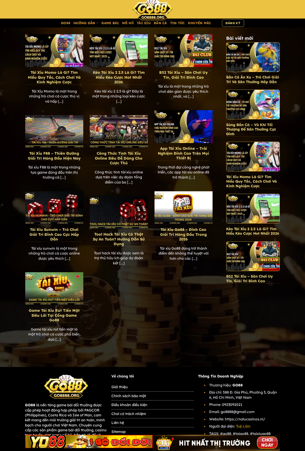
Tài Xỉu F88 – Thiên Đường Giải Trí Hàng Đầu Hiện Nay (54, 155)
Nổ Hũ (128, 23)
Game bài (110, 23)
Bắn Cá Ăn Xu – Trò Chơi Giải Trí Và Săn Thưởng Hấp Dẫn (252, 79)
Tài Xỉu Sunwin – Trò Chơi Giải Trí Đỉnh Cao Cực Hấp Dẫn (54, 234)
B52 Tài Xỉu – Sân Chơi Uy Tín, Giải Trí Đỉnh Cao (183, 75)
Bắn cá (160, 23)
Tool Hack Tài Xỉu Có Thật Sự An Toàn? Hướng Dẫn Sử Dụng (119, 239)
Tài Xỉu (144, 23)
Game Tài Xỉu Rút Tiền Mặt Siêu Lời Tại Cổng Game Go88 (54, 315)
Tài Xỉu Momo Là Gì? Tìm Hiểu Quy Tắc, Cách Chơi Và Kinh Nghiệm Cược (54, 77)
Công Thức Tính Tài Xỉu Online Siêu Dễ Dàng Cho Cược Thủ (118, 158)
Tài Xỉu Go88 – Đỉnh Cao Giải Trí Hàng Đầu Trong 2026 (183, 234)
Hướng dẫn (84, 23)
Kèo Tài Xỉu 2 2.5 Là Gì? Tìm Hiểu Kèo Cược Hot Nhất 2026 (119, 77)
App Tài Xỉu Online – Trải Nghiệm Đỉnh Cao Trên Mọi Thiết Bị (183, 153)
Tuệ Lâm (243, 426)
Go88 (65, 23)
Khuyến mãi (199, 23)
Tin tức (177, 23)
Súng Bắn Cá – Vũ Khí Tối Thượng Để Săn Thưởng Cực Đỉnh (251, 129)
